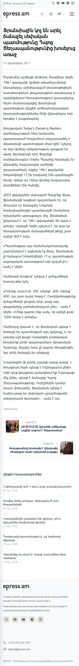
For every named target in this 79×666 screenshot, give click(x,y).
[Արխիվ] (51, 14)
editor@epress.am (19, 649)
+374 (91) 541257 (19, 642)
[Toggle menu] (72, 14)
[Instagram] (72, 3)
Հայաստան (11, 409)
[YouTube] (63, 3)
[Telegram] (67, 3)
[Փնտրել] (42, 14)
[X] (53, 3)
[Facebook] (58, 3)
